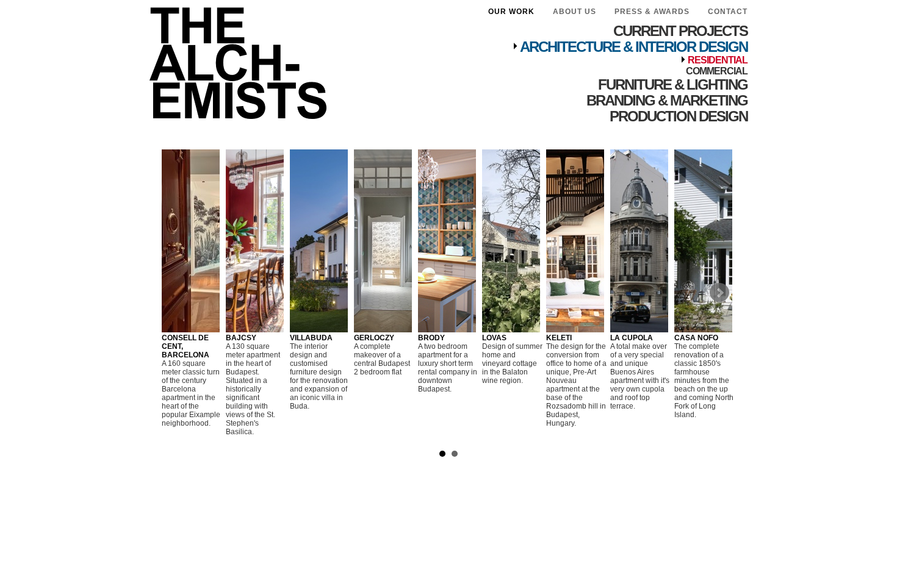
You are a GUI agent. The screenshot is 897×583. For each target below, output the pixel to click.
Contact (728, 11)
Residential (718, 60)
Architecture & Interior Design (634, 46)
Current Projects (680, 31)
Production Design (679, 116)
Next (719, 292)
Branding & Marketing (667, 100)
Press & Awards (652, 11)
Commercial (717, 71)
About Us (574, 11)
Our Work (511, 11)
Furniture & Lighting (673, 84)
